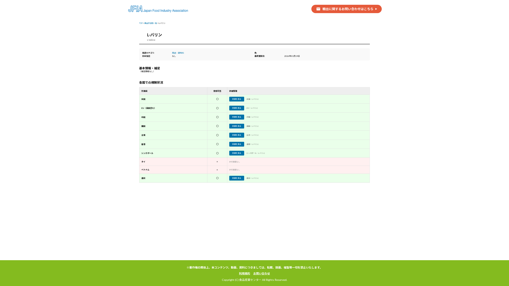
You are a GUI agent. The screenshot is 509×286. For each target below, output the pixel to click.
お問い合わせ (261, 273)
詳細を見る (236, 99)
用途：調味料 (178, 53)
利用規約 (244, 273)
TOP (141, 23)
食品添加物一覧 (150, 23)
